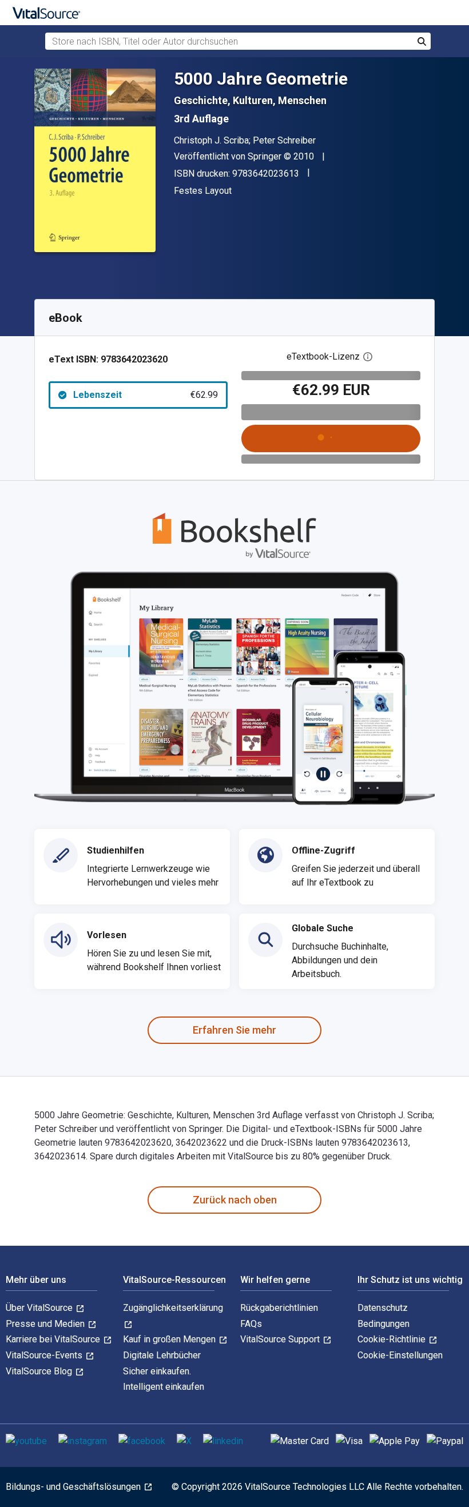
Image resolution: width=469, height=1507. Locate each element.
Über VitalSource (40, 1307)
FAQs (251, 1323)
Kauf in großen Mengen (170, 1339)
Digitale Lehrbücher (162, 1355)
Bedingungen (383, 1323)
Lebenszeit (145, 394)
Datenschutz (382, 1307)
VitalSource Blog (40, 1371)
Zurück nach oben (235, 1200)
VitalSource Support (281, 1339)
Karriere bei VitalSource (54, 1339)
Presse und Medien (46, 1323)
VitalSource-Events (45, 1355)
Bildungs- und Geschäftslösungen (74, 1486)
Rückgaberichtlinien (279, 1307)
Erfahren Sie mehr (234, 1030)
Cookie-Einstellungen (400, 1355)
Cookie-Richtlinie (392, 1339)
